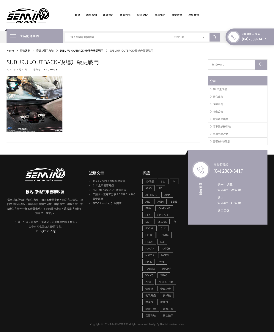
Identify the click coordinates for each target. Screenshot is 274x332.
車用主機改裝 (220, 134)
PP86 (148, 262)
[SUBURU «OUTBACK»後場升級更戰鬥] (34, 104)
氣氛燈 (164, 302)
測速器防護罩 (220, 119)
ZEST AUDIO (165, 282)
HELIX (148, 235)
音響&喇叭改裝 (221, 141)
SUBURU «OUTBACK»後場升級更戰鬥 (53, 62)
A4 (174, 181)
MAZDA (149, 255)
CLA (147, 215)
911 (163, 181)
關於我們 (160, 14)
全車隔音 (165, 288)
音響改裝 (150, 315)
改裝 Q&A (143, 14)
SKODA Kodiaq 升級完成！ (108, 203)
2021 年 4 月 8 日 (17, 69)
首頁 (77, 14)
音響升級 (168, 309)
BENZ (174, 201)
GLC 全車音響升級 (103, 185)
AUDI (161, 201)
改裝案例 (91, 14)
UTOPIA (166, 268)
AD (160, 188)
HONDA (164, 235)
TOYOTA (150, 268)
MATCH (165, 248)
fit (175, 221)
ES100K (162, 221)
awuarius (50, 69)
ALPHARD (151, 195)
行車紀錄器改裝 (222, 126)
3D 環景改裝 (220, 89)
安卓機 (167, 295)
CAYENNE (164, 208)
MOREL (165, 255)
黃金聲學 (168, 315)
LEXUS (149, 242)
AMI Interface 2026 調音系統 (109, 190)
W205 (163, 275)
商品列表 (125, 14)
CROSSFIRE (164, 215)
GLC (163, 228)
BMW (148, 208)
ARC (147, 201)
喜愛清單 (177, 14)
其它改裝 (218, 97)
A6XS (148, 188)
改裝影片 (108, 14)
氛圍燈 (149, 302)
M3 (162, 242)
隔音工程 (150, 309)
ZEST (148, 282)
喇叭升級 (150, 295)
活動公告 (218, 111)
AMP (167, 195)
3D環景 (149, 181)
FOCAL (149, 228)
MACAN (149, 248)
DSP (147, 221)
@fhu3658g (48, 231)
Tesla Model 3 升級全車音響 (109, 181)
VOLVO (149, 275)
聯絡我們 (193, 14)
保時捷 (149, 288)
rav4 (161, 262)
